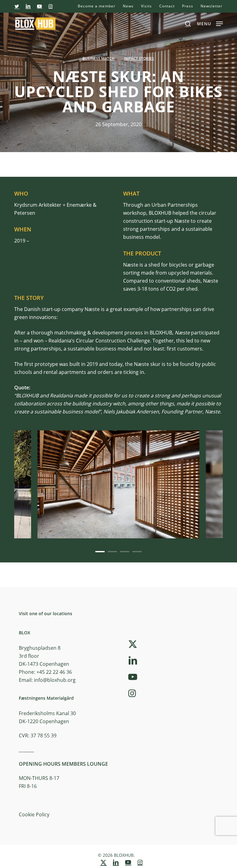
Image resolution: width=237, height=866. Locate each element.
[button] (210, 23)
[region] (118, 484)
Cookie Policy (34, 814)
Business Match (98, 58)
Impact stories (139, 58)
